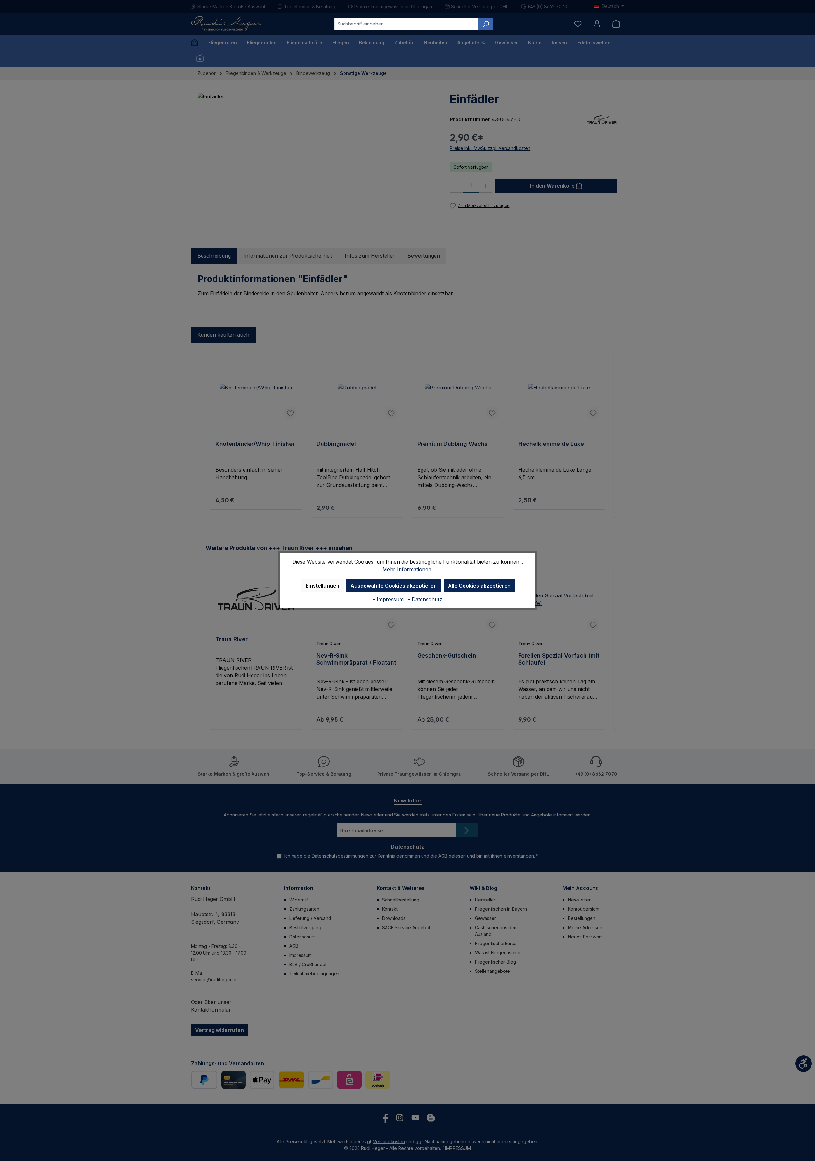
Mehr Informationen (406, 569)
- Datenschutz (425, 599)
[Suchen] (485, 24)
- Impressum (389, 599)
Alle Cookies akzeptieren (479, 585)
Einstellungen (322, 585)
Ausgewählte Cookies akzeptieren (394, 585)
